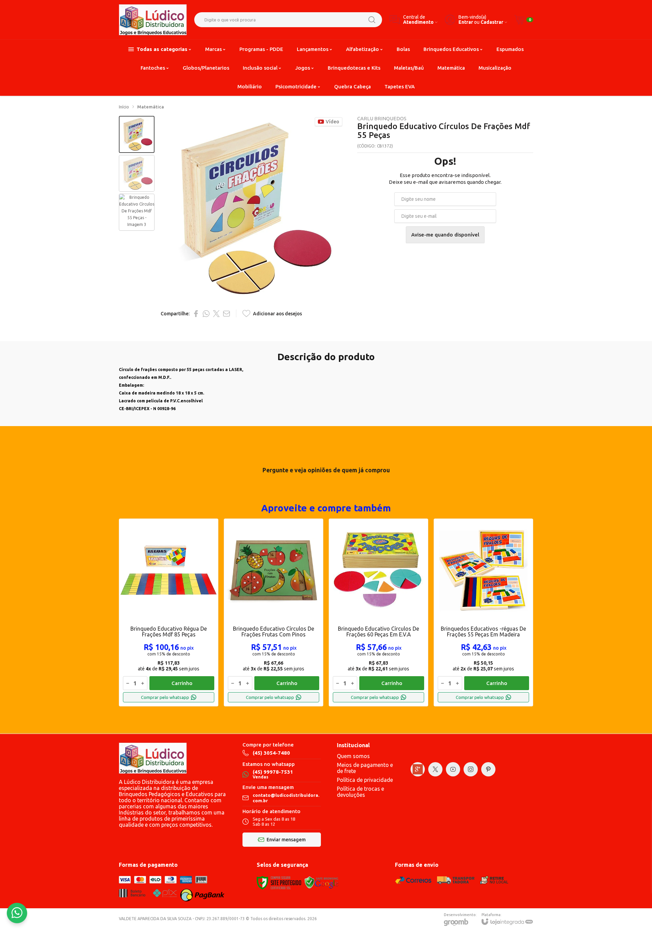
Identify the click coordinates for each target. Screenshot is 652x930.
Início (124, 106)
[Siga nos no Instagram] (471, 769)
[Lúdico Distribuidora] (153, 19)
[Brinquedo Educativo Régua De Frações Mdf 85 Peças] (168, 612)
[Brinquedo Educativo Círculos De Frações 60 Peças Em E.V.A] (378, 612)
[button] (137, 134)
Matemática (150, 106)
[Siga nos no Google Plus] (418, 769)
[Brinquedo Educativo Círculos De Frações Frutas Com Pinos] (273, 612)
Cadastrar (492, 22)
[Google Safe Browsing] (322, 882)
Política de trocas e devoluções (360, 792)
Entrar (465, 22)
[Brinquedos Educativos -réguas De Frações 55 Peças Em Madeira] (483, 612)
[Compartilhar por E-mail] (226, 313)
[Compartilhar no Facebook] (196, 313)
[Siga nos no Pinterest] (488, 769)
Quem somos (353, 756)
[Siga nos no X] (435, 769)
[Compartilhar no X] (216, 313)
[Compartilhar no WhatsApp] (206, 313)
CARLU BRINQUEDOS (381, 118)
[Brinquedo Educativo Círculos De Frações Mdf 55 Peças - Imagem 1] (137, 134)
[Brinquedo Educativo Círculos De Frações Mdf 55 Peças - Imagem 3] (136, 212)
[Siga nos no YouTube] (453, 769)
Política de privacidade (365, 780)
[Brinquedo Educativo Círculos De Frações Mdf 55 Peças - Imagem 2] (136, 173)
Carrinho (182, 683)
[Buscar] (372, 19)
